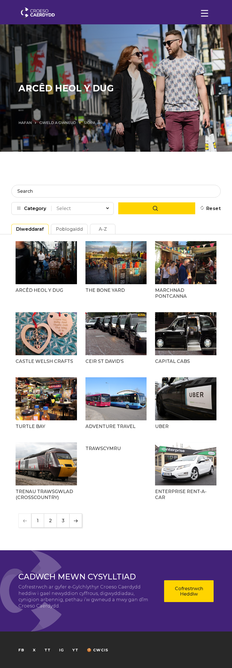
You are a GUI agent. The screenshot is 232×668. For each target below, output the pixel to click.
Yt (75, 650)
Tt (47, 650)
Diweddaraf (30, 229)
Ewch (156, 208)
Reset (213, 208)
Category (35, 208)
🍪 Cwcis (97, 650)
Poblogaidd (69, 229)
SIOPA (89, 123)
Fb (21, 650)
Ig (61, 650)
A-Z (103, 229)
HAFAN (25, 123)
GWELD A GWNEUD (57, 123)
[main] (116, 334)
